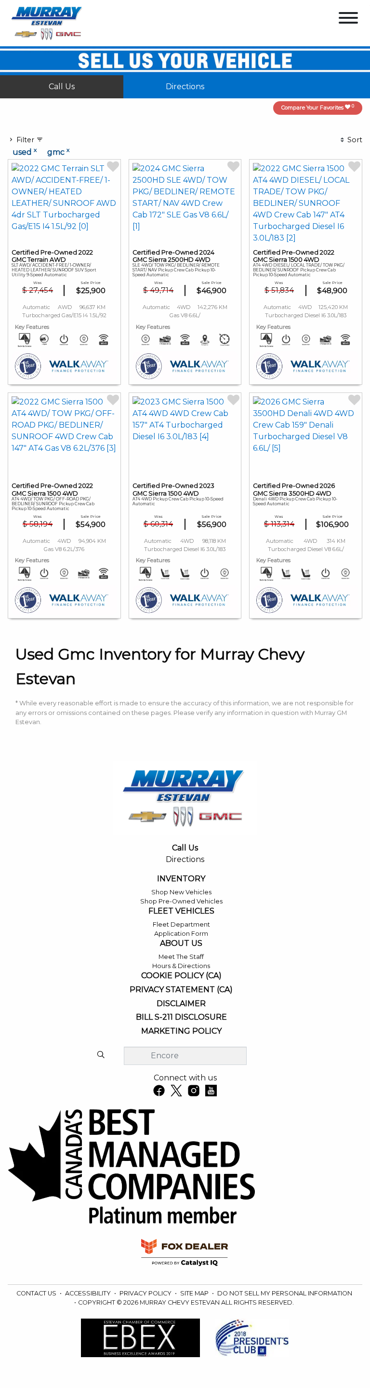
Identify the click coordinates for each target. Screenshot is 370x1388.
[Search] (101, 1055)
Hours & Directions (181, 966)
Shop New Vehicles (181, 892)
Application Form (181, 933)
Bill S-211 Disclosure (181, 1017)
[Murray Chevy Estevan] (48, 22)
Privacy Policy (146, 1293)
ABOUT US (181, 943)
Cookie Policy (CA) (181, 975)
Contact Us (37, 1293)
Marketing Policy (181, 1031)
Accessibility (88, 1293)
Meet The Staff (181, 956)
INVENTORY (181, 879)
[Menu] (348, 19)
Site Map (195, 1293)
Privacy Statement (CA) (181, 989)
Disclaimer (181, 1003)
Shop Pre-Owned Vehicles (181, 901)
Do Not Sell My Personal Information (284, 1293)
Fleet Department (181, 924)
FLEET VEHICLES (181, 911)
